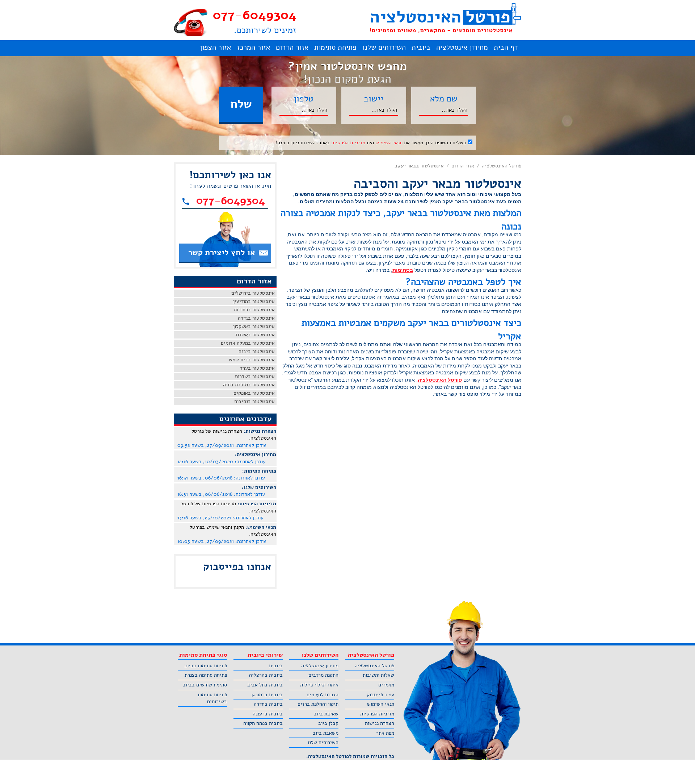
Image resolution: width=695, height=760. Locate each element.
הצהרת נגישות (379, 723)
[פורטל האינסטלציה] (445, 18)
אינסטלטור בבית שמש (252, 359)
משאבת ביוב (325, 733)
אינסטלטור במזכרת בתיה (249, 384)
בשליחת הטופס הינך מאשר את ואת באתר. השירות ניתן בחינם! (372, 142)
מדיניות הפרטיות (348, 142)
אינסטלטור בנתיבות (254, 401)
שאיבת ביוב (326, 713)
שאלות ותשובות (378, 675)
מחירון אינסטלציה (462, 47)
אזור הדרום (292, 47)
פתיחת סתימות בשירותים (212, 698)
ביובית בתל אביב (265, 684)
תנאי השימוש (389, 142)
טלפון (304, 99)
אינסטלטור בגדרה (256, 318)
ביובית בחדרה (268, 704)
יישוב (373, 99)
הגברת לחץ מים (322, 694)
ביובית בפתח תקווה (263, 723)
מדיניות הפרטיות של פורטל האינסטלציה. (228, 507)
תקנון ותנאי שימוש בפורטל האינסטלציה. (233, 531)
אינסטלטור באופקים (254, 393)
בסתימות (402, 270)
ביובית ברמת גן (267, 694)
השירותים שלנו (384, 47)
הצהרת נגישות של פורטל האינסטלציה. (233, 435)
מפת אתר (385, 733)
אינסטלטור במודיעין (254, 301)
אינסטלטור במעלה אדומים (248, 343)
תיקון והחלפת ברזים (318, 704)
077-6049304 (254, 15)
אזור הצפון (215, 47)
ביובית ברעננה (268, 713)
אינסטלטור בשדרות (255, 376)
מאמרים (386, 684)
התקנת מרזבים (323, 675)
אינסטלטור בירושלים (253, 293)
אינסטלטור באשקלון (254, 326)
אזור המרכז (253, 47)
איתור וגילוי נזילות (319, 684)
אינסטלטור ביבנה (257, 351)
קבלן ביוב (328, 723)
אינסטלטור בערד (257, 368)
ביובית (421, 47)
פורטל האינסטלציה (501, 165)
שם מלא (444, 99)
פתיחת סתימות (335, 47)
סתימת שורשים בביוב (205, 684)
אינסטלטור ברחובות (254, 309)
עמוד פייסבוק (380, 694)
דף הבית (506, 47)
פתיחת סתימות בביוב (205, 665)
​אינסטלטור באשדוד (255, 334)
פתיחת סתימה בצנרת (206, 675)
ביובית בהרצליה (266, 675)
